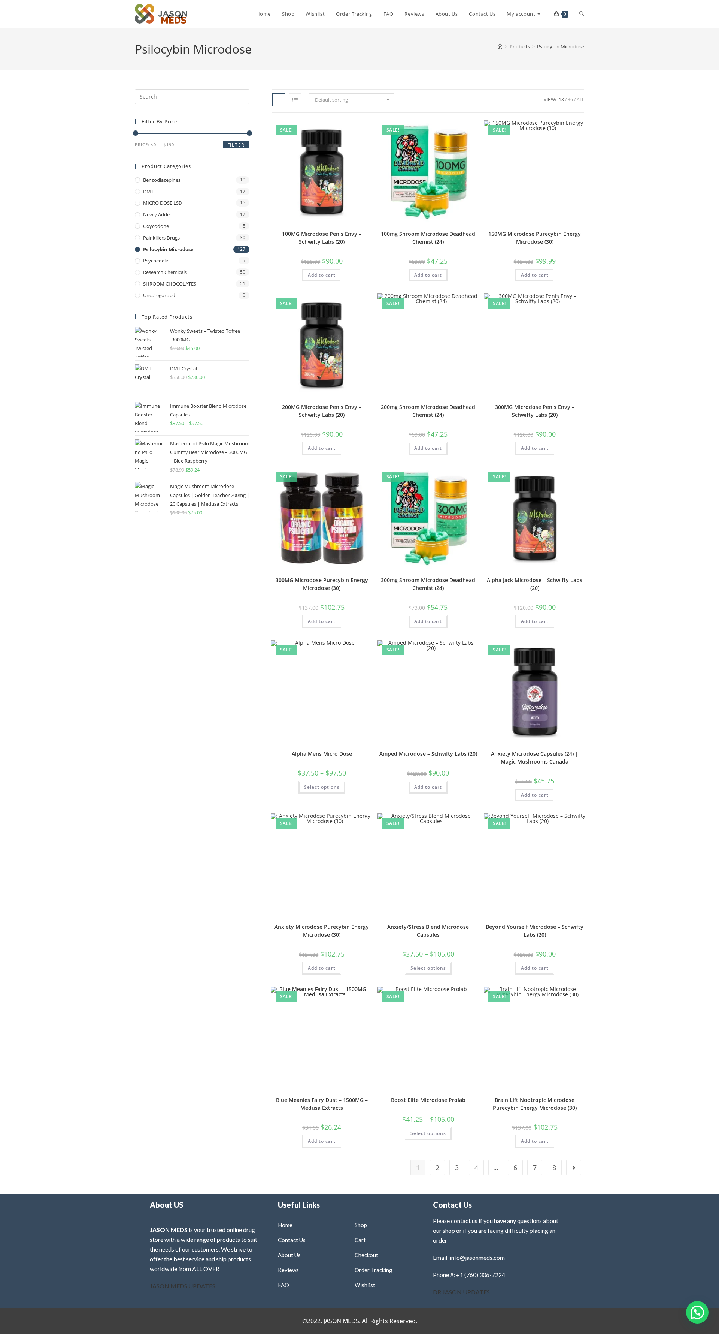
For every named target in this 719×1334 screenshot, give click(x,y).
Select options (322, 787)
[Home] (500, 46)
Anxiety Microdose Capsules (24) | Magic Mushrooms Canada (534, 757)
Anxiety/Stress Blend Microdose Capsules (428, 930)
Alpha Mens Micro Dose (322, 753)
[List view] (295, 99)
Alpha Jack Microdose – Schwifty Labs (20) (534, 583)
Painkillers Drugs (161, 237)
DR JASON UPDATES (461, 1291)
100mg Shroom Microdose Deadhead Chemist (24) (428, 237)
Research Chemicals (165, 272)
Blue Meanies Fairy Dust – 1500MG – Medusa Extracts (322, 1103)
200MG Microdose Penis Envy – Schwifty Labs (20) (321, 410)
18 (561, 99)
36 (570, 99)
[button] (347, 128)
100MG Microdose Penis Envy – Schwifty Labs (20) (321, 237)
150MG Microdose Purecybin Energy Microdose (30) (534, 237)
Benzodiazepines (161, 180)
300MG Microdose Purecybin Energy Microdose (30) (322, 583)
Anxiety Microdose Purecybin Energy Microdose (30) (321, 930)
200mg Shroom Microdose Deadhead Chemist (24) (428, 410)
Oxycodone (156, 226)
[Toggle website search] (582, 14)
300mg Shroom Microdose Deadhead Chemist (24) (428, 583)
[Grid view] (278, 99)
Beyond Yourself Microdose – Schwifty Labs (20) (534, 930)
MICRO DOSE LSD (162, 202)
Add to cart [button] (322, 275)
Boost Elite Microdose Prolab (428, 1099)
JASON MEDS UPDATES (182, 1285)
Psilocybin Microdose (560, 46)
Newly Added (158, 214)
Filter (236, 145)
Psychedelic (156, 260)
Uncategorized (159, 295)
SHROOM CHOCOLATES (169, 283)
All (580, 99)
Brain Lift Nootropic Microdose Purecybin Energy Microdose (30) (535, 1103)
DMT (148, 191)
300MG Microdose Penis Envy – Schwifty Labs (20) (534, 410)
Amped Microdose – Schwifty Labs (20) (428, 753)
